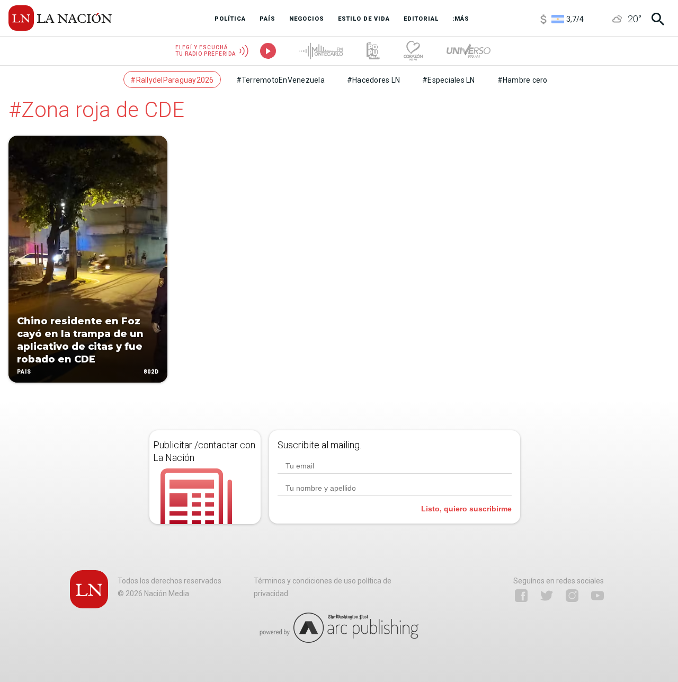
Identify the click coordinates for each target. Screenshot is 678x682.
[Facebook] (521, 595)
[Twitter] (546, 595)
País (24, 372)
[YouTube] (597, 595)
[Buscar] (658, 19)
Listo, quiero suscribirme (466, 508)
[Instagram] (572, 595)
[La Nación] (60, 18)
